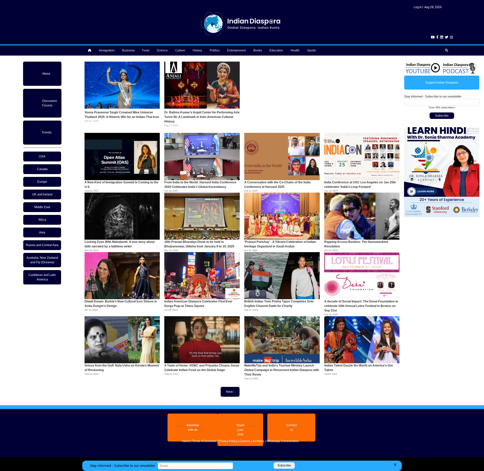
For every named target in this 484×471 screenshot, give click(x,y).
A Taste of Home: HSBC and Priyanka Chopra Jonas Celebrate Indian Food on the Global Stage (201, 368)
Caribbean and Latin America (42, 277)
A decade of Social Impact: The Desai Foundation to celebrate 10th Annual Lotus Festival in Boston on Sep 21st (361, 306)
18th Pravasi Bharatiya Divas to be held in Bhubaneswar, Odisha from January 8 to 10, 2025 (199, 244)
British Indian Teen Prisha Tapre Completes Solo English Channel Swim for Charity (279, 304)
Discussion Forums (49, 103)
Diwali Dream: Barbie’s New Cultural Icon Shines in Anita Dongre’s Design (121, 304)
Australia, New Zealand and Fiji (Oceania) (42, 260)
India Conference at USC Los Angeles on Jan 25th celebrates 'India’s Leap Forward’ (360, 184)
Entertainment (236, 50)
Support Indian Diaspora (441, 82)
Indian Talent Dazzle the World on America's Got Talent (358, 368)
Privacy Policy (227, 441)
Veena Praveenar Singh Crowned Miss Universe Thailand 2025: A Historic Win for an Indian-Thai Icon (122, 115)
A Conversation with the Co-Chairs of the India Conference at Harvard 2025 (277, 184)
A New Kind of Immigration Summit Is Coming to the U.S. (121, 184)
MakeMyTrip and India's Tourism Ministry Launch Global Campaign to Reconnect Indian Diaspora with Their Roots (281, 370)
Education (276, 50)
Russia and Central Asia (42, 245)
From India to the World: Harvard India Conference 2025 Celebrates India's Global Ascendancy (200, 184)
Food (145, 50)
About (46, 73)
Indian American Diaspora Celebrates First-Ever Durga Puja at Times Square (198, 304)
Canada (42, 169)
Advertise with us (192, 427)
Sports (311, 50)
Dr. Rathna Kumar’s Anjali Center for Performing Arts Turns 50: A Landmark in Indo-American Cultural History (202, 117)
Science (162, 50)
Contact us (291, 427)
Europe (42, 181)
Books (257, 50)
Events (46, 132)
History (197, 50)
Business (128, 50)
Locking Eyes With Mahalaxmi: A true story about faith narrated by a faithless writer (120, 244)
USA (42, 156)
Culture (180, 50)
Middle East (42, 207)
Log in (418, 7)
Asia (42, 232)
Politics (215, 50)
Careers (245, 441)
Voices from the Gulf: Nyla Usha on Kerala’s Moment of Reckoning (122, 368)
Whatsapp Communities (282, 441)
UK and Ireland (42, 194)
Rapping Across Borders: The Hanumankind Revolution (356, 244)
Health (295, 50)
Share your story (240, 430)
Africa (42, 219)
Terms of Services (204, 441)
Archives (258, 441)
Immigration (107, 50)
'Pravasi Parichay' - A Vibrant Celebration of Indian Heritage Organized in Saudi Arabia (280, 244)
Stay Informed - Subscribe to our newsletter (433, 96)
